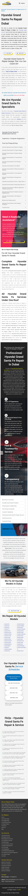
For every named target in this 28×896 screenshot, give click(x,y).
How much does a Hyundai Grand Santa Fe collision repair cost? (13, 740)
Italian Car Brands (5, 867)
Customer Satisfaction (7, 512)
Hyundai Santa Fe (8, 644)
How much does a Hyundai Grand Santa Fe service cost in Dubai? (13, 761)
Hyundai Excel (20, 627)
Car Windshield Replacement (7, 850)
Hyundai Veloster (7, 634)
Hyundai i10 (6, 629)
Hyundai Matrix (7, 645)
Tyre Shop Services (5, 835)
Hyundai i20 (6, 627)
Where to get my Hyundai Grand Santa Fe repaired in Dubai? (14, 792)
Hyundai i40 (6, 624)
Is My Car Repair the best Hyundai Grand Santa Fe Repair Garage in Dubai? (14, 788)
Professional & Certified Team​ (9, 506)
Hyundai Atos (20, 639)
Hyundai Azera (20, 635)
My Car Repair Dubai (11, 71)
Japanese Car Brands (6, 862)
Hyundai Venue (20, 650)
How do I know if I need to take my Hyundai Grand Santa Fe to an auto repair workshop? (14, 753)
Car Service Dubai (5, 819)
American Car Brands (6, 863)
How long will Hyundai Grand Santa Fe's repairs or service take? (13, 774)
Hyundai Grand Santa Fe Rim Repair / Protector (11, 204)
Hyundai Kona (20, 644)
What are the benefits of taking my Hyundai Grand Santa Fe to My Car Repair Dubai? (14, 757)
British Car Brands (5, 869)
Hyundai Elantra (20, 630)
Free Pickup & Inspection (8, 509)
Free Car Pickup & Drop (10, 143)
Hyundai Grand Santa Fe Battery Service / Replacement (13, 192)
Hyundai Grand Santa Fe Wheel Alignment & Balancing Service (13, 188)
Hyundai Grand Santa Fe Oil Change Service (11, 162)
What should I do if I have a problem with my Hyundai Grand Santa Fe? (13, 770)
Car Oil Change (4, 847)
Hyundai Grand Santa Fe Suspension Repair (11, 178)
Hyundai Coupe (20, 632)
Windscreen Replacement (9, 200)
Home (2, 817)
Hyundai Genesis (20, 624)
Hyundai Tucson (7, 635)
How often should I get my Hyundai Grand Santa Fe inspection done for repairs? (14, 784)
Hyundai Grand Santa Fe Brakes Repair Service (12, 154)
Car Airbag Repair (5, 849)
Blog (2, 829)
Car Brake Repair (5, 842)
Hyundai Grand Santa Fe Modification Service (10, 133)
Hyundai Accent (20, 640)
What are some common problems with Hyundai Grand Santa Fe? (13, 766)
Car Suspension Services (6, 840)
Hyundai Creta (20, 642)
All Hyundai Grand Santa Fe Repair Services (13, 515)
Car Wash (3, 856)
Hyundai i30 (6, 625)
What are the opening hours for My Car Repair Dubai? (13, 749)
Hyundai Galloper (20, 625)
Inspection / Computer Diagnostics (13, 138)
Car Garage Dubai (5, 820)
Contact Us (3, 825)
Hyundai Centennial (21, 634)
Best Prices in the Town (8, 499)
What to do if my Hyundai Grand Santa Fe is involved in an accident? (14, 745)
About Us (3, 827)
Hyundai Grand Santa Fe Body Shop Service (13, 184)
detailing (19, 119)
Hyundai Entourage (21, 629)
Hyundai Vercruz (7, 632)
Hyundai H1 (6, 647)
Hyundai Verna (7, 630)
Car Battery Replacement (7, 845)
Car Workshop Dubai (6, 822)
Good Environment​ (6, 518)
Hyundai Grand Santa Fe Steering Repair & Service (13, 169)
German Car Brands (5, 870)
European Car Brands (6, 865)
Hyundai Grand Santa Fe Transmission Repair (12, 158)
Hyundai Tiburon (7, 639)
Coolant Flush (5, 207)
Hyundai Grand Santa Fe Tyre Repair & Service (12, 173)
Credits (19, 889)
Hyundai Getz (7, 650)
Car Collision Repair (5, 854)
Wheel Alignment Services (7, 838)
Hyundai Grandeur (8, 649)
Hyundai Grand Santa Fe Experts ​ (10, 502)
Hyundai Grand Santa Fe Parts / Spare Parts (13, 181)
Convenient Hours (6, 521)
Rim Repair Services (5, 837)
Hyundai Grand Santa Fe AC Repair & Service (11, 196)
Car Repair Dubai (5, 824)
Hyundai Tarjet (7, 637)
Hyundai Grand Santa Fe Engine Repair (12, 150)
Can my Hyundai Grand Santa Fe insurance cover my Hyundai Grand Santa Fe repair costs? (14, 779)
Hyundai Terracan (8, 640)
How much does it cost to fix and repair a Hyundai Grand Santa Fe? (13, 732)
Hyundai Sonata (7, 642)
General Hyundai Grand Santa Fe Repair (12, 147)
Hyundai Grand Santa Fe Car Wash (11, 166)
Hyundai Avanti (20, 637)
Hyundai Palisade (20, 645)
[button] (14, 133)
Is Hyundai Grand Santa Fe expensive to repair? (13, 736)
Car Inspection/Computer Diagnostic (9, 852)
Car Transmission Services (7, 844)
